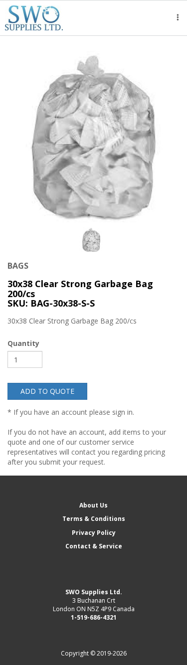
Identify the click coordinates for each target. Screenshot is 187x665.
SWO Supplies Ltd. (93, 592)
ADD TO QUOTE (47, 391)
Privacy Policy (94, 532)
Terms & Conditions (93, 518)
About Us (93, 505)
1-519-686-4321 (94, 617)
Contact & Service (93, 546)
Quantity (23, 343)
